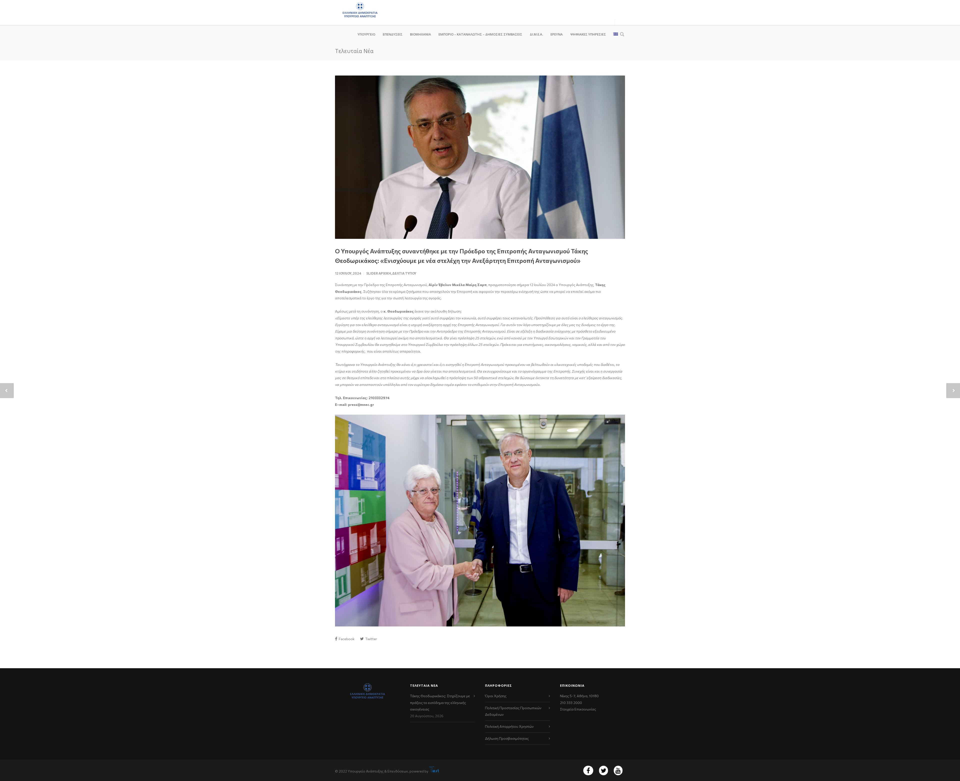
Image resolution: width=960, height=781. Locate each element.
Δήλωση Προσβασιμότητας (507, 738)
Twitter (370, 639)
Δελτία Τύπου (404, 273)
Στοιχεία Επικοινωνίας (578, 709)
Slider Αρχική (378, 273)
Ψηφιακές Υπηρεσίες (588, 34)
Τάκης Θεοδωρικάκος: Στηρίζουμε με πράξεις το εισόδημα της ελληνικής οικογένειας (440, 702)
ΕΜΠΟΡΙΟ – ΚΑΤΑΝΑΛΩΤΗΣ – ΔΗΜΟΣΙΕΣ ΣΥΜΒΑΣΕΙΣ (480, 34)
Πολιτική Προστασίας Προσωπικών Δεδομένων (513, 711)
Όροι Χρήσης (495, 696)
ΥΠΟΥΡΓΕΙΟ (366, 34)
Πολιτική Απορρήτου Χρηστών (509, 726)
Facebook (346, 639)
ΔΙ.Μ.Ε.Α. (536, 34)
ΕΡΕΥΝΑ (556, 34)
